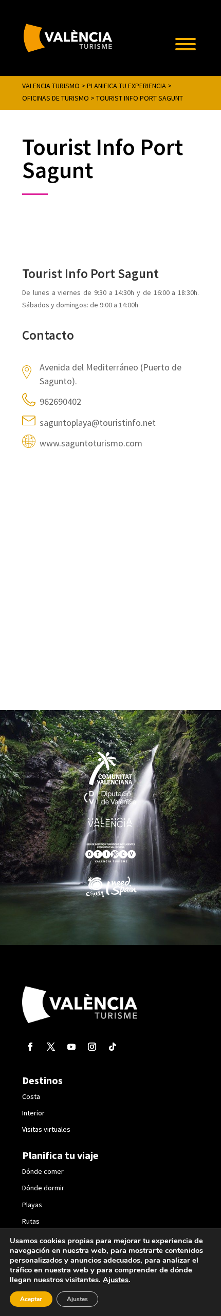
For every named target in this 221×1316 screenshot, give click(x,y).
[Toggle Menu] (185, 44)
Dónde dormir (43, 1187)
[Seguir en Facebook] (30, 1046)
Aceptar (31, 1299)
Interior (33, 1112)
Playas (32, 1204)
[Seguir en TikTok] (112, 1046)
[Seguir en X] (51, 1046)
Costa (31, 1096)
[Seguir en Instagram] (92, 1046)
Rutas (31, 1221)
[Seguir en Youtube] (71, 1046)
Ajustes (115, 1279)
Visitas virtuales (46, 1129)
